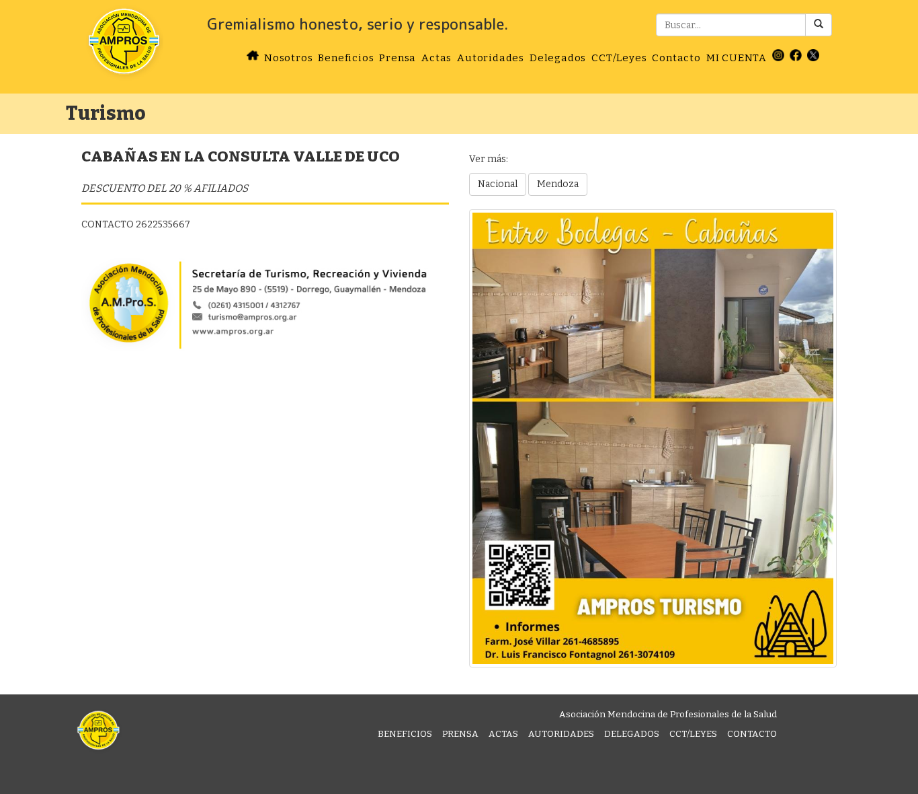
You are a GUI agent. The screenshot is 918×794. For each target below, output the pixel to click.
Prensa (397, 58)
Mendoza (558, 184)
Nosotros (288, 58)
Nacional (497, 184)
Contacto (676, 58)
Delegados (558, 58)
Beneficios (346, 58)
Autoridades (490, 58)
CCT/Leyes (618, 58)
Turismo (106, 113)
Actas (436, 58)
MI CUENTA (736, 58)
